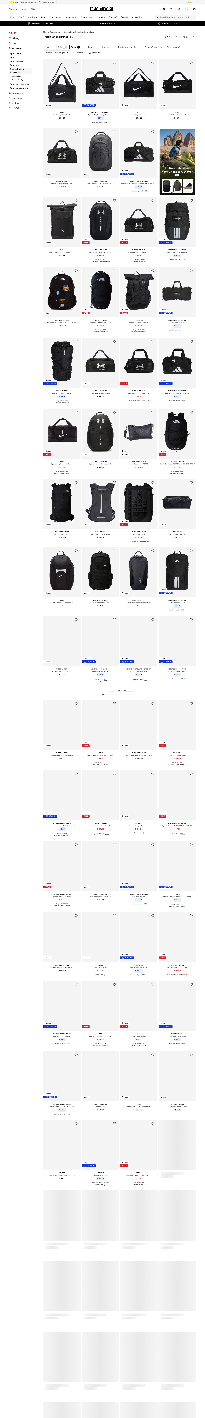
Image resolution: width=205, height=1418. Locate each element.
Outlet (15, 2)
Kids (33, 9)
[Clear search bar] (194, 17)
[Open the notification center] (178, 9)
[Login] (171, 9)
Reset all (96, 52)
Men (24, 9)
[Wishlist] (186, 9)
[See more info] (62, 122)
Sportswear (55, 32)
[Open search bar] (156, 17)
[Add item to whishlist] (76, 63)
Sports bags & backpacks (75, 32)
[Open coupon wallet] (163, 9)
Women (13, 9)
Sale (60, 47)
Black (91, 32)
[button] (171, 37)
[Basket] (194, 9)
